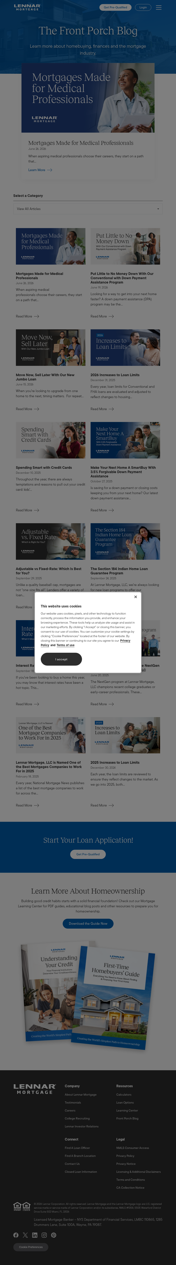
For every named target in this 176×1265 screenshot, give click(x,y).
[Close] (135, 596)
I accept (61, 659)
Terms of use (65, 645)
